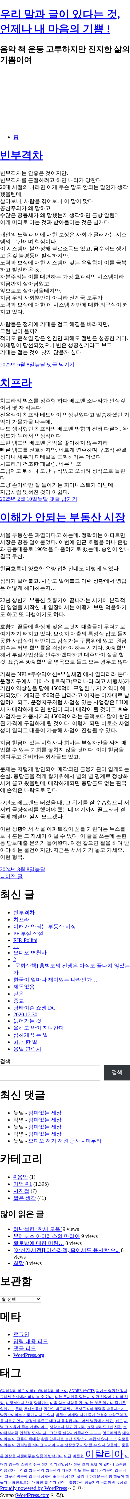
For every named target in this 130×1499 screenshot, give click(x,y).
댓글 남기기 (61, 364)
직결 (23, 1470)
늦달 (40, 364)
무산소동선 (33, 1409)
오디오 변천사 (30, 952)
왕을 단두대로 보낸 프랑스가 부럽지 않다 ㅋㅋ (79, 1439)
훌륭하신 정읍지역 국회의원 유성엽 (98, 1482)
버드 (119, 1421)
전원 (77, 1464)
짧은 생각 (24, 1198)
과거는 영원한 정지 (111, 1391)
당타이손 (41, 1403)
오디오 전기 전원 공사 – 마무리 (65, 1141)
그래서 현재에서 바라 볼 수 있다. (27, 1397)
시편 (118, 1427)
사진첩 (21, 1191)
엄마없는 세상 (45, 1113)
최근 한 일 (25, 1042)
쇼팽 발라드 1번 (100, 1427)
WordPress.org (28, 1355)
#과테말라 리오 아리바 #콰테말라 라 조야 (34, 1391)
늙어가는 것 (27, 1021)
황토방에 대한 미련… (38, 1243)
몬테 (19, 1409)
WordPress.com (32, 1495)
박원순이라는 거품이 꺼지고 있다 (27, 1415)
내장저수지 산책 (19, 1403)
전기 (45, 1464)
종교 (18, 1001)
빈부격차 (21, 155)
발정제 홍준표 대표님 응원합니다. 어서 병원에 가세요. (69, 1421)
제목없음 (24, 987)
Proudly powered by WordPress (33, 1488)
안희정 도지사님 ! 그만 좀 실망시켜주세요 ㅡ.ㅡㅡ (60, 1433)
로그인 (21, 1334)
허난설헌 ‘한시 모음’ (37, 1229)
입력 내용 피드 (30, 1341)
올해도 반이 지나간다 (38, 1028)
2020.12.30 (25, 1014)
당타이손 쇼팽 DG (34, 1008)
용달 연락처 (27, 1049)
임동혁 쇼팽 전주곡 (24, 1464)
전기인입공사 (61, 1464)
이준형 (78, 1456)
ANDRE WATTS (82, 1391)
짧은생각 (53, 1470)
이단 (67, 1456)
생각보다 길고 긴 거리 (68, 1427)
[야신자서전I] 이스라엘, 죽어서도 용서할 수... (66, 1250)
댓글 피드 (24, 1348)
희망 (18, 1263)
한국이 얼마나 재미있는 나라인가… (55, 980)
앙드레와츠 (112, 1433)
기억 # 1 (22, 1184)
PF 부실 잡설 (28, 933)
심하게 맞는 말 (30, 1035)
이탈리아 (104, 1454)
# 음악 (20, 1177)
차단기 (67, 1470)
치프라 (16, 383)
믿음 (18, 994)
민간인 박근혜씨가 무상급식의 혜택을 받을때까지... (86, 1409)
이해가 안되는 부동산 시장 (62, 517)
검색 (5, 1061)
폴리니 (82, 1476)
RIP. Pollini (25, 940)
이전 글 (11, 876)
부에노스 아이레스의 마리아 (46, 1236)
